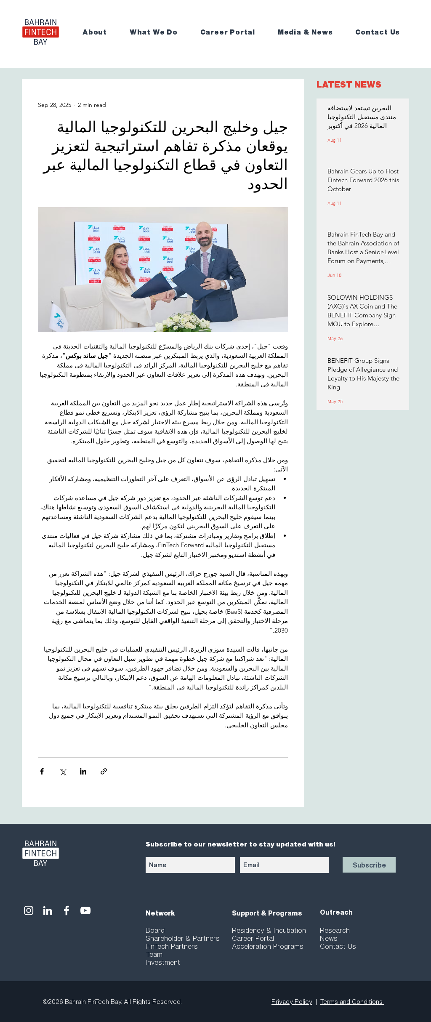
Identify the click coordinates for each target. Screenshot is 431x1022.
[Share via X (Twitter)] (63, 771)
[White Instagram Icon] (28, 910)
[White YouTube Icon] (85, 910)
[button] (100, 32)
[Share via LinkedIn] (83, 771)
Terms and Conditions (352, 1001)
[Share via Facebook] (42, 771)
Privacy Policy (291, 1001)
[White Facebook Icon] (66, 910)
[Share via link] (104, 771)
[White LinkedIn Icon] (47, 910)
